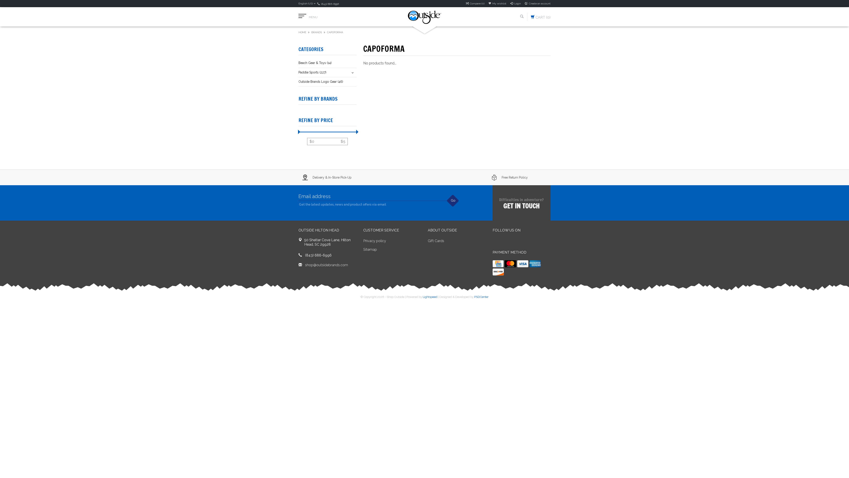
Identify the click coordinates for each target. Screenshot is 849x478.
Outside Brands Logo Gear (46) (320, 81)
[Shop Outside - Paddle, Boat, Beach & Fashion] (424, 17)
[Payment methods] (498, 263)
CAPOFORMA (335, 32)
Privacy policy (374, 241)
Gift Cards (436, 241)
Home (302, 32)
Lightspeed (430, 297)
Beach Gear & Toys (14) (315, 63)
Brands (316, 32)
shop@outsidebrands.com (326, 265)
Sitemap (370, 249)
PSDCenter (481, 297)
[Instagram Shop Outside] (520, 241)
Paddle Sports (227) (312, 72)
